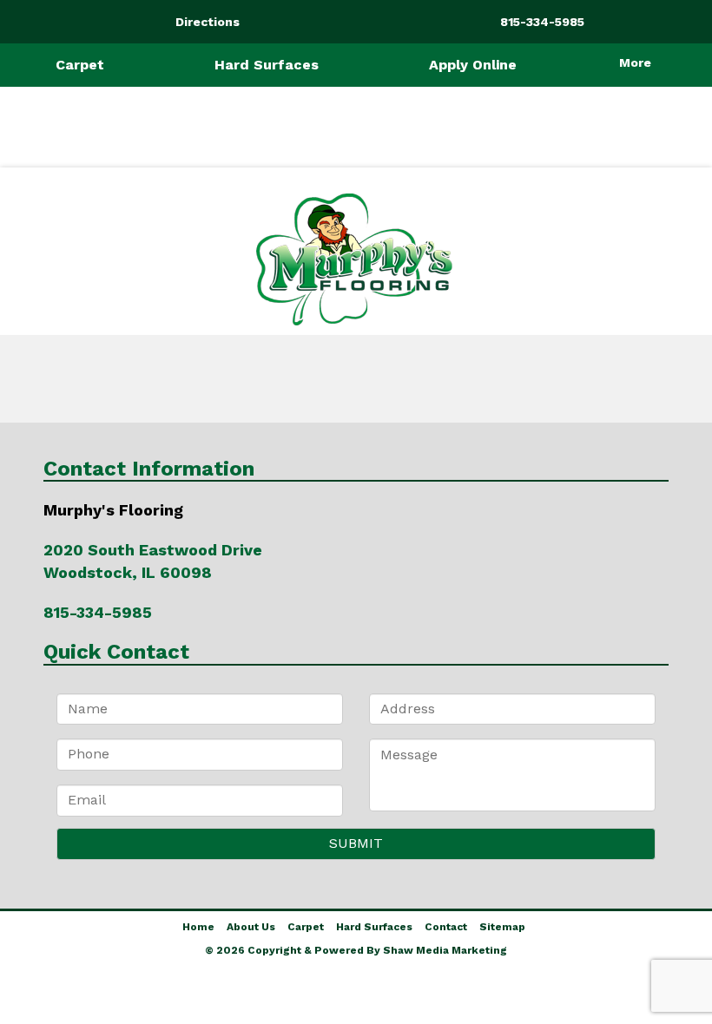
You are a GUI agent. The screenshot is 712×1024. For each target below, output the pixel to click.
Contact (446, 927)
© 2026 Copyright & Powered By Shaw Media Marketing (356, 950)
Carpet (80, 64)
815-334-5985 (97, 612)
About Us (251, 927)
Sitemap (502, 927)
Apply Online (473, 64)
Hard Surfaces (266, 64)
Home (198, 927)
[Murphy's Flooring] (356, 259)
